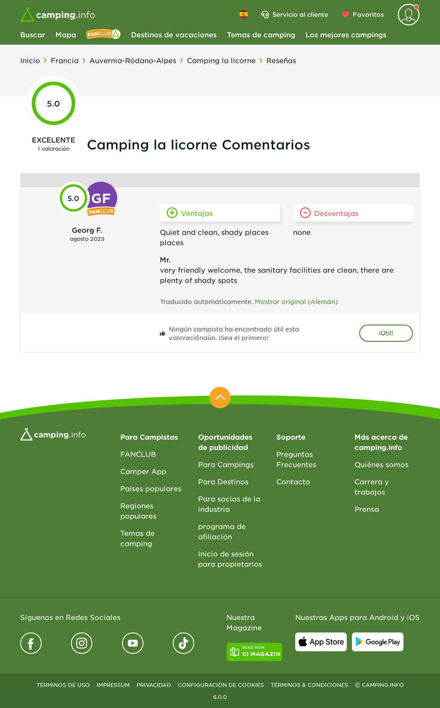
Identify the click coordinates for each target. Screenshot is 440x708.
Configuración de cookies (221, 684)
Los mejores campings (346, 34)
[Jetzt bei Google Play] (377, 641)
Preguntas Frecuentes (296, 459)
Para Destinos (223, 481)
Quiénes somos (381, 464)
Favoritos (368, 14)
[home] (53, 433)
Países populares (150, 488)
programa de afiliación (222, 531)
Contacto (293, 481)
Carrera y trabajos (371, 486)
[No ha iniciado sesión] (408, 14)
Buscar (32, 34)
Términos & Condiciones (309, 684)
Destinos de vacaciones (174, 34)
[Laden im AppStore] (321, 641)
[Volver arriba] (220, 397)
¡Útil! (386, 333)
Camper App (143, 471)
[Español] (243, 14)
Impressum (113, 684)
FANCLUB (138, 454)
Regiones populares (138, 510)
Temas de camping (261, 34)
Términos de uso (63, 684)
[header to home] (57, 14)
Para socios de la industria (229, 503)
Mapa (65, 34)
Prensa (366, 508)
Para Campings (226, 464)
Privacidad (154, 684)
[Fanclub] (103, 34)
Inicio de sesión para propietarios (230, 558)
